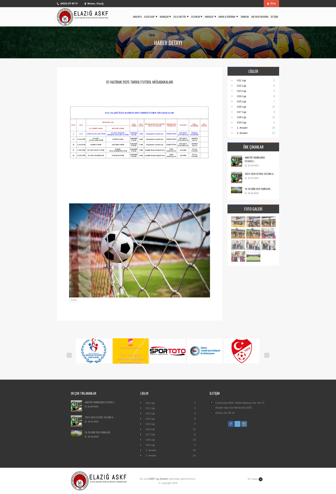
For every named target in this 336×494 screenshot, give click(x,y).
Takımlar (244, 16)
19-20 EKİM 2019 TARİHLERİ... (258, 189)
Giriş (273, 3)
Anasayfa (137, 16)
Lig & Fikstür (179, 16)
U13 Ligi (241, 91)
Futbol (73, 300)
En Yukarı (253, 479)
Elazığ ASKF (149, 16)
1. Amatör (242, 127)
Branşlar (164, 16)
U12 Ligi (241, 85)
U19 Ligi (241, 122)
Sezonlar (195, 16)
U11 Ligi (241, 80)
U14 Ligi (241, 96)
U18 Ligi (241, 117)
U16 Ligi (241, 106)
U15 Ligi (241, 101)
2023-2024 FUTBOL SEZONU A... (260, 174)
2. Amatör (242, 133)
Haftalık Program (259, 16)
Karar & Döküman (227, 16)
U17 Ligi (241, 112)
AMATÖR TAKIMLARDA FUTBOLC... (255, 159)
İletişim (274, 16)
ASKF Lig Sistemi (158, 479)
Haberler (209, 16)
